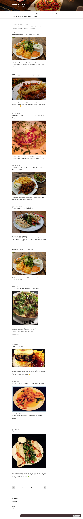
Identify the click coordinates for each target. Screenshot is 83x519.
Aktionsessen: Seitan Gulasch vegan (26, 75)
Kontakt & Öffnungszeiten (47, 13)
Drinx (28, 13)
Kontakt (13, 506)
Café (19, 13)
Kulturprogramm (36, 13)
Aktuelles (35, 16)
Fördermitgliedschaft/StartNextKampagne (21, 16)
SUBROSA (18, 4)
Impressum (14, 504)
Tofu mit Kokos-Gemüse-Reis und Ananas (28, 384)
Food (24, 13)
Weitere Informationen (68, 515)
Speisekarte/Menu (60, 13)
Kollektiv (14, 13)
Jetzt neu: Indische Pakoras (22, 250)
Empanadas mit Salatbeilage (23, 208)
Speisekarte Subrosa (16, 508)
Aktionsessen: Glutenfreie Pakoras (25, 35)
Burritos (15, 431)
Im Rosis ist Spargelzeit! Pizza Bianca (26, 288)
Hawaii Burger (17, 346)
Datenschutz (14, 501)
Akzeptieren (76, 515)
